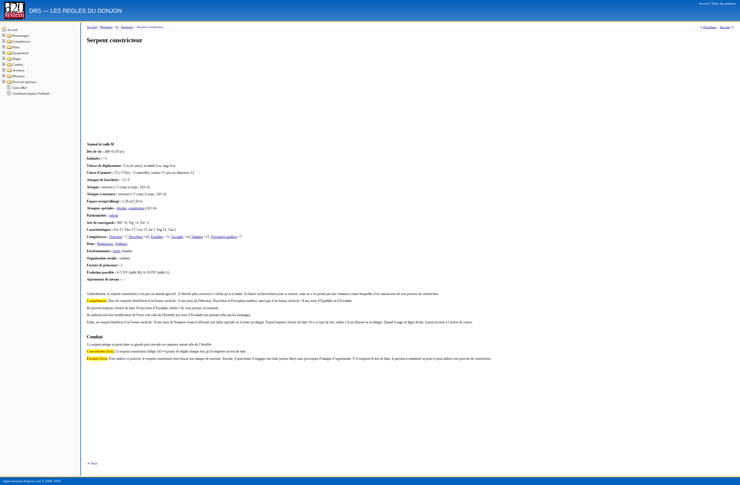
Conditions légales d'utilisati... (32, 93)
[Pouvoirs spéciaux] (9, 83)
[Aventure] (9, 71)
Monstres (18, 76)
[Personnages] (9, 36)
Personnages (20, 35)
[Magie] (9, 60)
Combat (17, 64)
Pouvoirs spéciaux (24, 82)
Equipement (20, 53)
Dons (15, 47)
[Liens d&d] (9, 89)
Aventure (18, 70)
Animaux (127, 27)
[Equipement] (9, 54)
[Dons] (9, 48)
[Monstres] (9, 77)
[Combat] (9, 65)
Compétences (21, 41)
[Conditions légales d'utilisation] (9, 94)
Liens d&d (19, 87)
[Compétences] (9, 42)
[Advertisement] (260, 93)
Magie (16, 58)
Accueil (12, 30)
